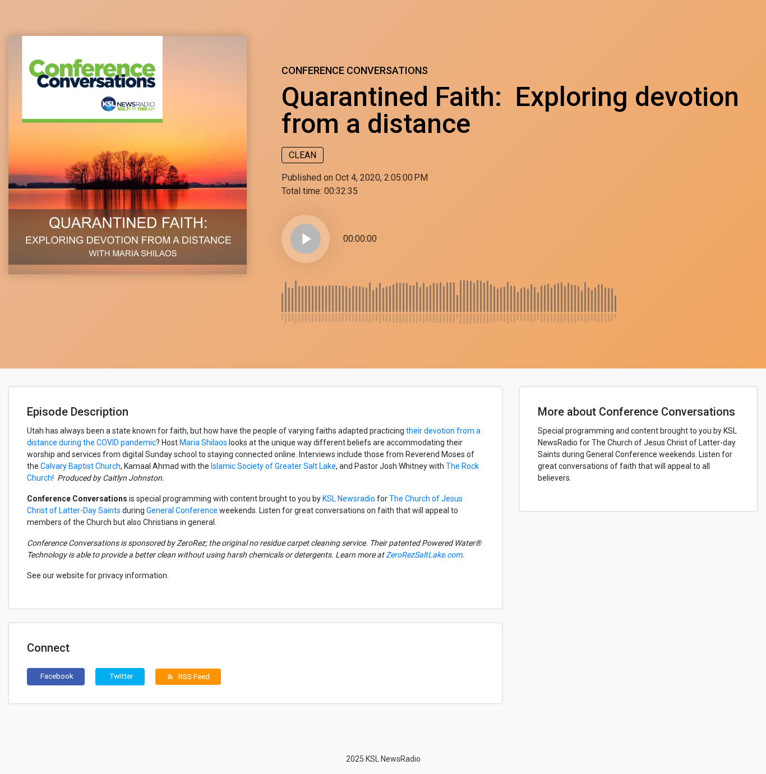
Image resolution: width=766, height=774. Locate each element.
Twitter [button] (121, 675)
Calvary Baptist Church (80, 466)
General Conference (182, 510)
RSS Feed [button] (188, 676)
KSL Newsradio (348, 498)
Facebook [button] (56, 675)
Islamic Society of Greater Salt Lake (273, 466)
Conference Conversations (355, 70)
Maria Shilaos (203, 442)
